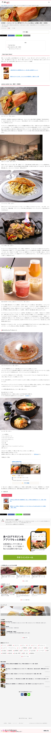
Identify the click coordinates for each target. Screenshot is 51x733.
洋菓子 (30, 648)
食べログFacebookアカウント (22, 694)
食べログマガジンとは (23, 718)
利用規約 (9, 723)
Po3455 (27, 395)
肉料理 (10, 650)
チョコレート (42, 645)
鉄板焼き (32, 653)
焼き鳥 (10, 653)
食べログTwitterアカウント (25, 694)
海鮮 (14, 28)
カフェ (23, 645)
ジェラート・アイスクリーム (9, 648)
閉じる (1, 731)
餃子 (22, 650)
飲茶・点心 (25, 653)
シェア (10, 35)
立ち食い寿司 (17, 653)
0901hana (36, 454)
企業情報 (5, 723)
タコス (26, 650)
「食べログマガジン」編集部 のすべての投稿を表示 (14, 524)
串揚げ (47, 648)
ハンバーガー (41, 650)
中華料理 (25, 648)
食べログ (30, 718)
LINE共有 (18, 35)
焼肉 (35, 648)
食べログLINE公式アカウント (28, 694)
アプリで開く (21, 483)
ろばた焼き (33, 650)
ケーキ (28, 645)
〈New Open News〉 (12, 45)
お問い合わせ (21, 723)
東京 (9, 28)
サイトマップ (15, 723)
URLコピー (26, 35)
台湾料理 (16, 650)
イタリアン (16, 645)
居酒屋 (10, 645)
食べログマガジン (6, 2)
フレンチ (41, 648)
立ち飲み (4, 650)
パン (19, 648)
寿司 (48, 650)
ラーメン (4, 645)
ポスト (3, 35)
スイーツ (34, 645)
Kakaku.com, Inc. (33, 723)
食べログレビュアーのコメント (15, 48)
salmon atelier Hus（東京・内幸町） (15, 47)
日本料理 (4, 653)
